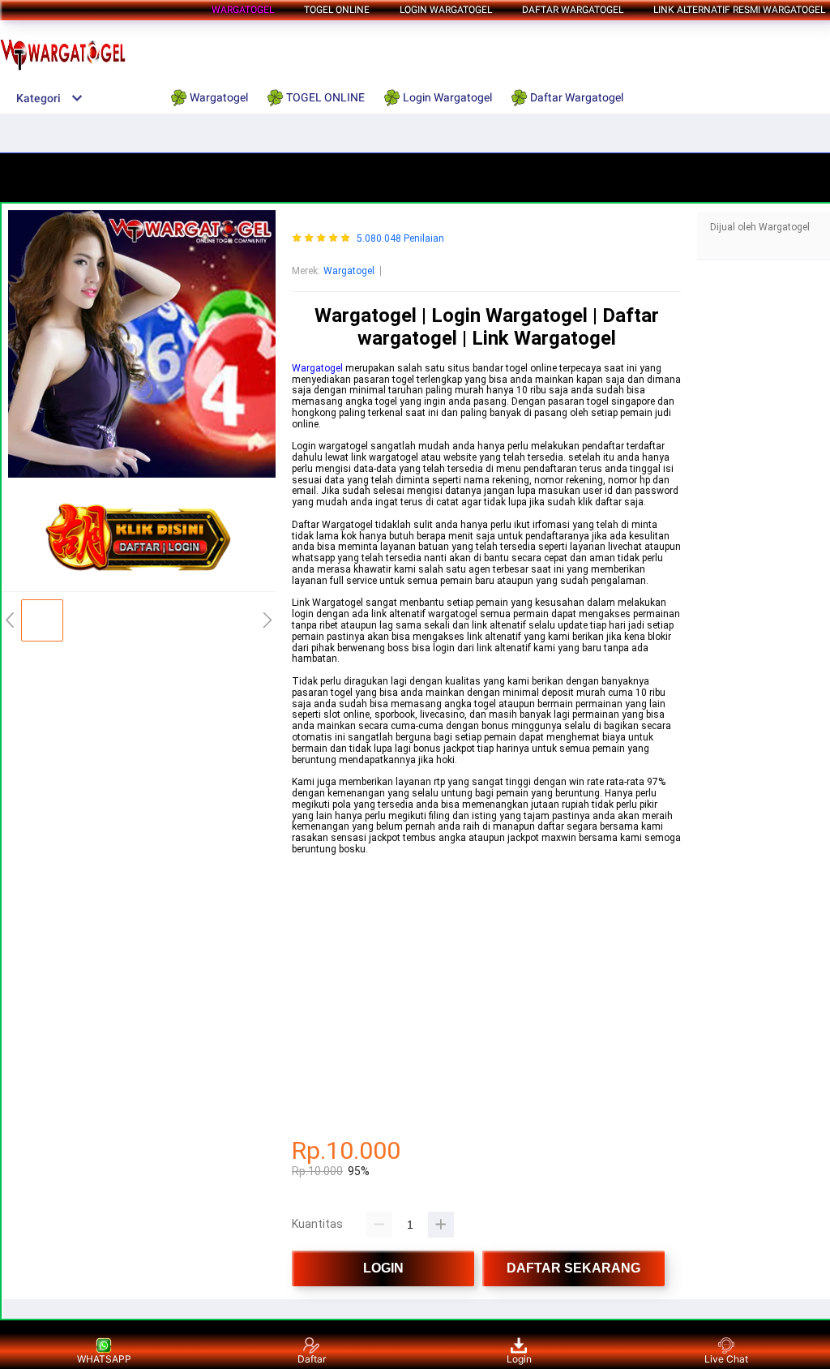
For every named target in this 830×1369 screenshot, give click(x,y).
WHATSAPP (104, 1359)
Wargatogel (243, 9)
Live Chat (726, 1359)
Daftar (311, 1359)
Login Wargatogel (446, 9)
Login (519, 1359)
